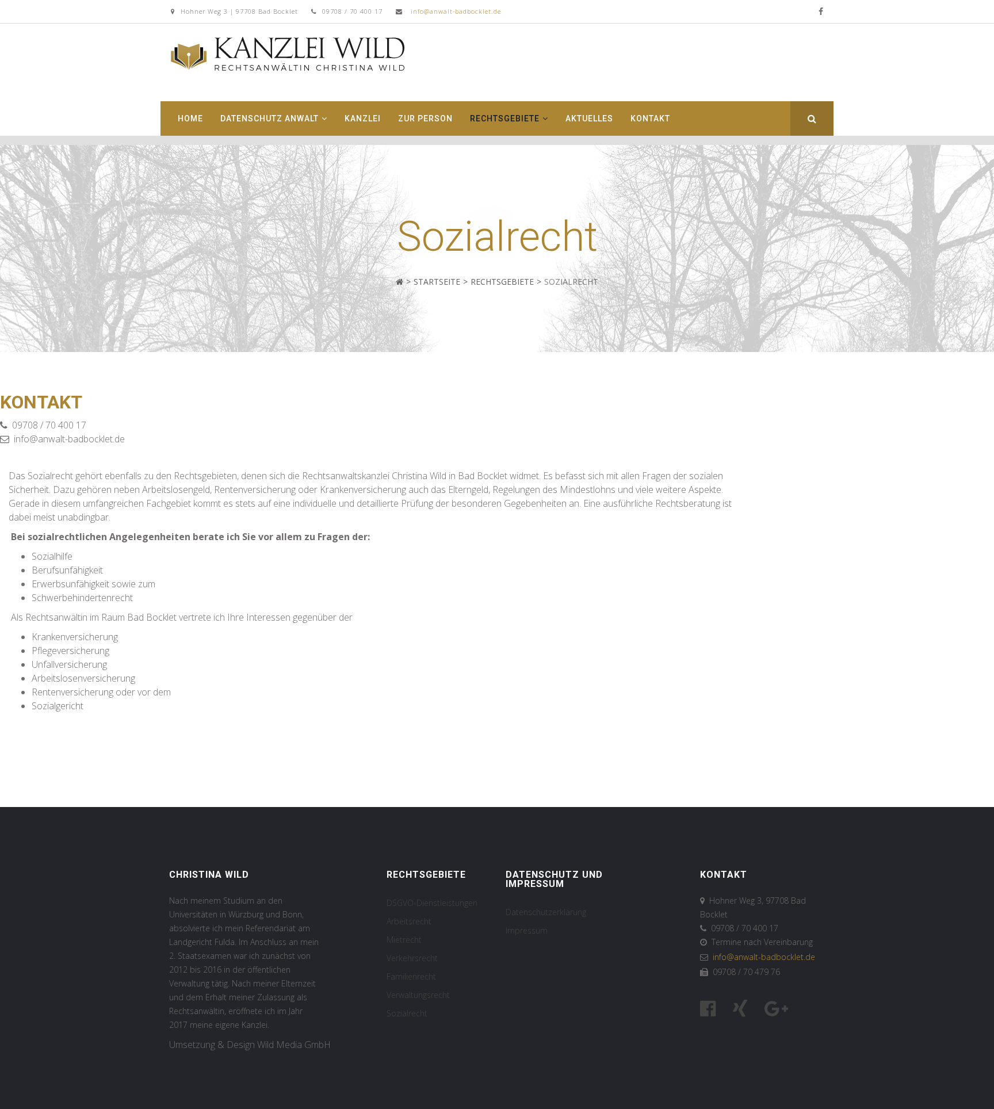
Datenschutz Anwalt (269, 118)
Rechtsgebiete (505, 118)
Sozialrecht (407, 1013)
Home (190, 118)
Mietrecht (404, 939)
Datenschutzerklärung (546, 912)
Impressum (527, 930)
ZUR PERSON (425, 118)
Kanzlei (363, 118)
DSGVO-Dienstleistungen (432, 902)
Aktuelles (589, 118)
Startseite (437, 281)
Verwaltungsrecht (418, 994)
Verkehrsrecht (412, 958)
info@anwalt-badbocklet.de (456, 11)
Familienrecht (411, 976)
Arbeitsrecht (409, 921)
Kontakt (650, 118)
